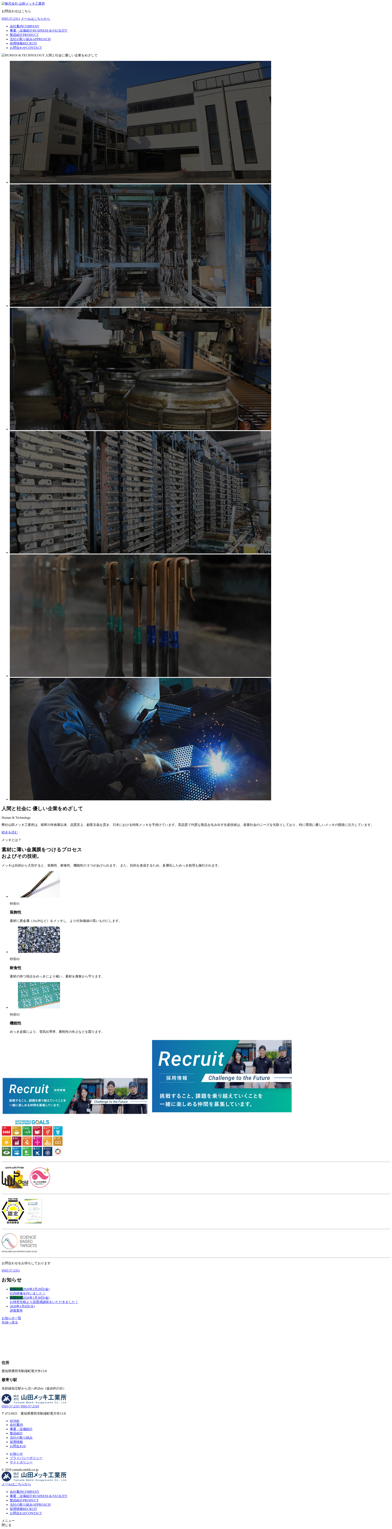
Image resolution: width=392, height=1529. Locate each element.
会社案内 (16, 1424)
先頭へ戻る (10, 1322)
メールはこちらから (35, 18)
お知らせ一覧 (11, 1318)
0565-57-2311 (11, 18)
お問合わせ (18, 1446)
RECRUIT (23, 43)
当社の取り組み (21, 1437)
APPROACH (30, 39)
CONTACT (26, 47)
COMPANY (24, 26)
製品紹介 (16, 1433)
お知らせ (16, 1453)
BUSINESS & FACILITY (38, 30)
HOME (15, 1421)
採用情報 (16, 1442)
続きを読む (10, 832)
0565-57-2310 (30, 1406)
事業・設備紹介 (21, 1429)
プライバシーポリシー (26, 1458)
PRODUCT (24, 35)
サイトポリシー (21, 1462)
